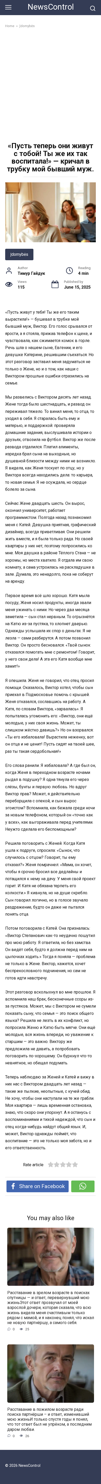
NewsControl (50, 7)
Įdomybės (19, 254)
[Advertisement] (50, 85)
